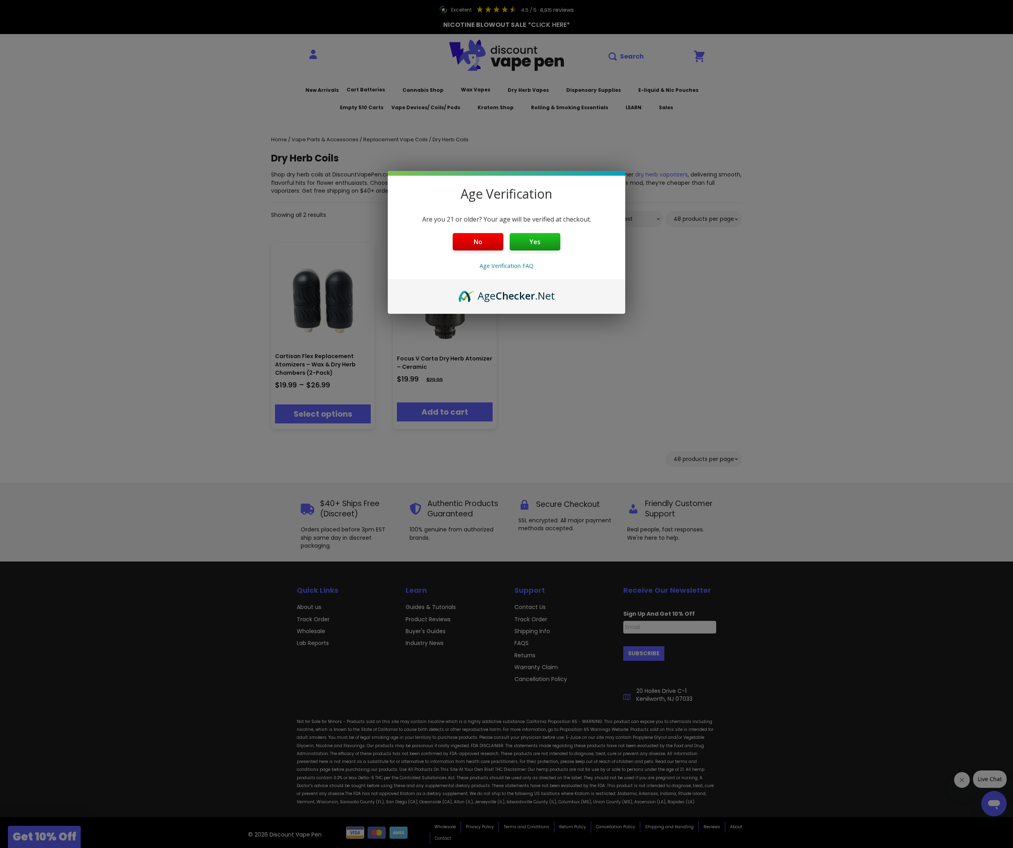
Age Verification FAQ (506, 265)
